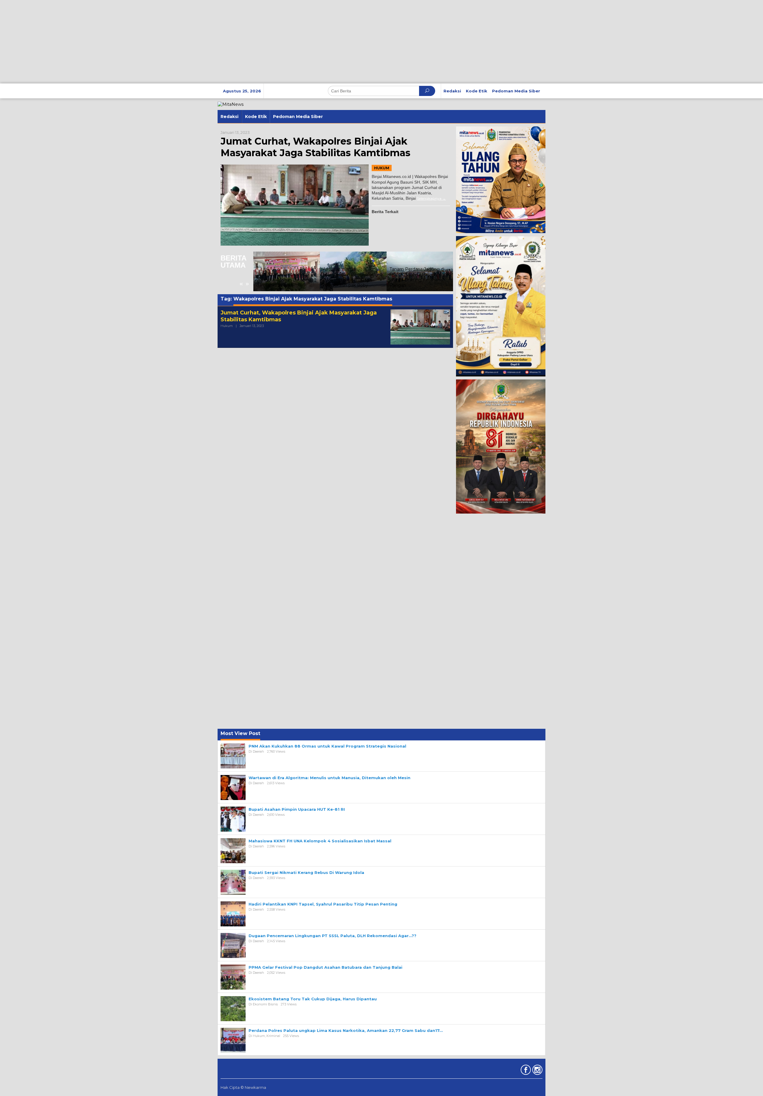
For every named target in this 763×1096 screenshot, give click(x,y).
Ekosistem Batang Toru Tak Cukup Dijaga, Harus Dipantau (313, 998)
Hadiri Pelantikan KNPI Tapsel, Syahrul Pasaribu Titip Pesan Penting (323, 904)
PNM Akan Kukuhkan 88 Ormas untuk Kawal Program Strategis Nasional (327, 746)
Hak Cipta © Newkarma (243, 1087)
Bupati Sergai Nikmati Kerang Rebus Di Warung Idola (306, 872)
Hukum (381, 168)
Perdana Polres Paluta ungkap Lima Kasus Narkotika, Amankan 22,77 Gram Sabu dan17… (346, 1030)
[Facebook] (525, 1071)
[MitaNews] (231, 104)
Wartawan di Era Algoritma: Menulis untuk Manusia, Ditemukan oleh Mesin (329, 777)
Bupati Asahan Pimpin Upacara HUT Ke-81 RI (297, 809)
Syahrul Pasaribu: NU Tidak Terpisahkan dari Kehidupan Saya (418, 280)
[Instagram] (536, 1071)
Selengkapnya (429, 198)
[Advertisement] (179, 41)
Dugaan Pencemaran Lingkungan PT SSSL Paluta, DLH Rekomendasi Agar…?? (332, 935)
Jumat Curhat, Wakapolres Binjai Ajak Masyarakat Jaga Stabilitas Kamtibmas (315, 146)
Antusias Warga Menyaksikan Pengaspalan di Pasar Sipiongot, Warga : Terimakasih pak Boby (286, 277)
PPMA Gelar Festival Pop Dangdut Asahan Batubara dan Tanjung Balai (325, 967)
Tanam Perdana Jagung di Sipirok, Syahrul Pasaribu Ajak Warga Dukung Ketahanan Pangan (353, 277)
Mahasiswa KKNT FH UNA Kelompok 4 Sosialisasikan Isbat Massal (320, 840)
